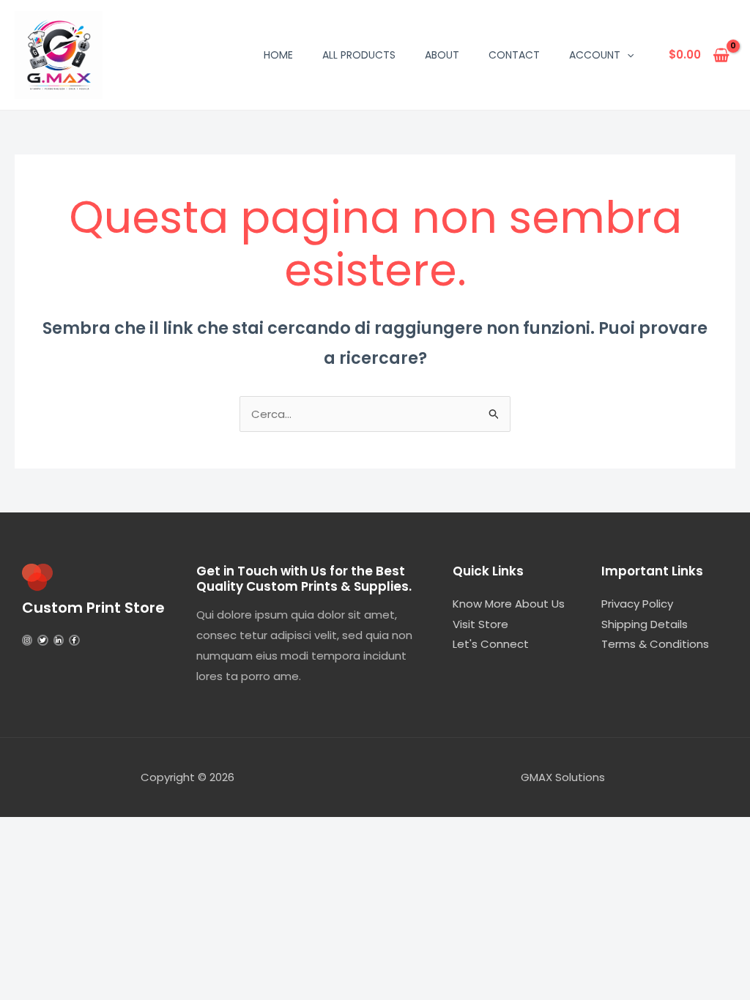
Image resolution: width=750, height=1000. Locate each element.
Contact (514, 55)
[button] (627, 55)
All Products (359, 55)
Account (594, 55)
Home (278, 55)
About (442, 55)
